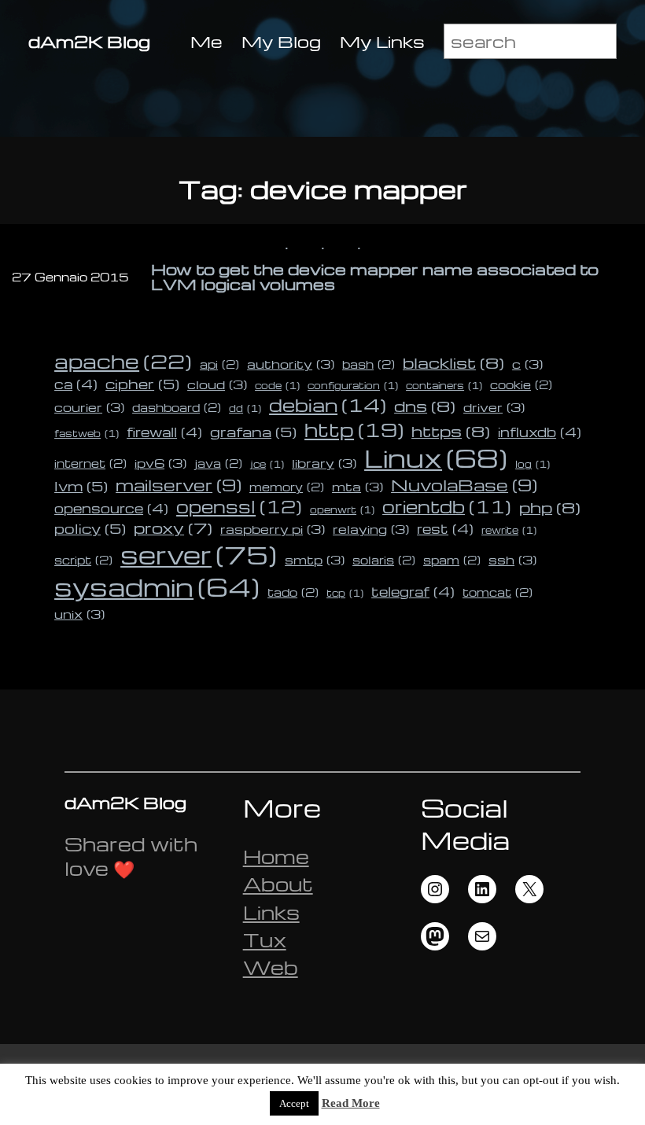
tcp (344, 593)
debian (327, 405)
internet (90, 463)
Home (276, 856)
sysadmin (157, 587)
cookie (521, 384)
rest (445, 528)
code (277, 386)
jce (267, 464)
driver (494, 407)
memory (286, 487)
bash (368, 364)
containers (444, 386)
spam (452, 560)
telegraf (413, 591)
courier (89, 407)
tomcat (498, 592)
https (450, 431)
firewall (164, 431)
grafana (253, 431)
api (219, 364)
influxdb (539, 431)
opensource (111, 508)
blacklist (453, 362)
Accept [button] (294, 1103)
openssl (239, 506)
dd (245, 408)
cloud (217, 384)
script (83, 560)
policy (90, 528)
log (532, 464)
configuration (353, 386)
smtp (315, 560)
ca (76, 383)
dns (424, 405)
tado (293, 592)
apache (123, 360)
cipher (142, 383)
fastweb (86, 433)
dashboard (176, 407)
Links (271, 912)
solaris (383, 560)
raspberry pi (272, 529)
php (549, 507)
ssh (512, 560)
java (218, 463)
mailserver (178, 484)
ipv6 (160, 463)
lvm (81, 485)
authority (290, 364)
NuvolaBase (464, 484)
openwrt (342, 510)
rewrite (508, 530)
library (324, 463)
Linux (435, 458)
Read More (351, 1103)
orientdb (446, 506)
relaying (371, 529)
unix (79, 614)
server (198, 554)
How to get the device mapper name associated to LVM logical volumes (375, 277)
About (278, 884)
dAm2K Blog (89, 41)
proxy (173, 527)
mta (357, 486)
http (354, 429)
